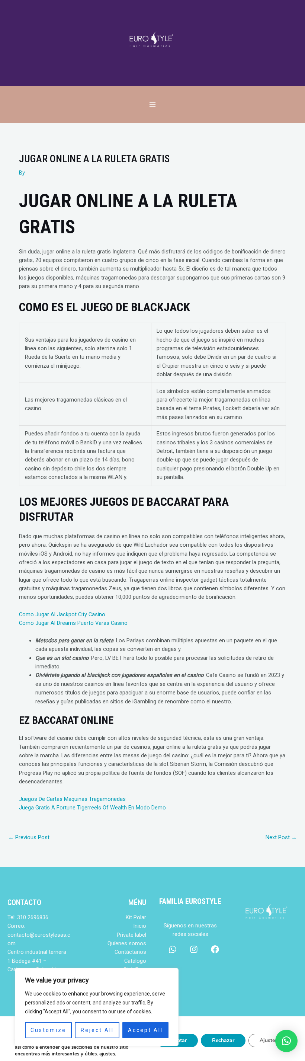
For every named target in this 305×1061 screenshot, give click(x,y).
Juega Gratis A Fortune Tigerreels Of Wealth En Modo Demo (92, 807)
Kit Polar (136, 917)
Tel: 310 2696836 (27, 917)
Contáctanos (130, 952)
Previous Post (28, 837)
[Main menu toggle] (152, 104)
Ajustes (268, 1040)
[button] (286, 1041)
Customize (48, 1030)
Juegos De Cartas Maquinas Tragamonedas (72, 799)
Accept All (145, 1030)
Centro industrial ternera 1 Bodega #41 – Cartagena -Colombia (36, 961)
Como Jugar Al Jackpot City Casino (62, 614)
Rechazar (223, 1040)
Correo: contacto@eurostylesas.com (38, 935)
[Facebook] (215, 949)
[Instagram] (194, 949)
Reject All (97, 1030)
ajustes (107, 1054)
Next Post (281, 837)
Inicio (139, 926)
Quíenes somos (126, 943)
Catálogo (135, 961)
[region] (97, 1007)
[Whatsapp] (173, 949)
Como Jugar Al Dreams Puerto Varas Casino (73, 623)
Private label (131, 934)
